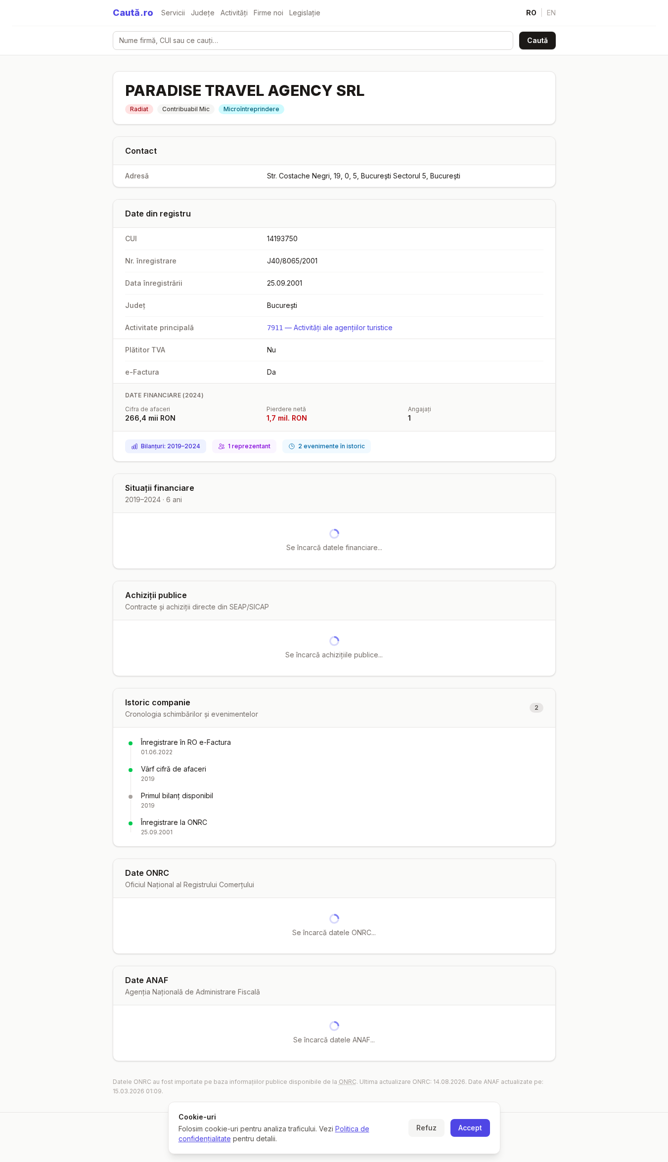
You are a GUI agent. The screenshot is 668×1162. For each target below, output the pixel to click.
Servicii (173, 12)
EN (551, 12)
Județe (203, 12)
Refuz (426, 1127)
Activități (234, 12)
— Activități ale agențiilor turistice (330, 327)
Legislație (304, 12)
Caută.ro (133, 12)
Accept (470, 1127)
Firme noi (268, 12)
